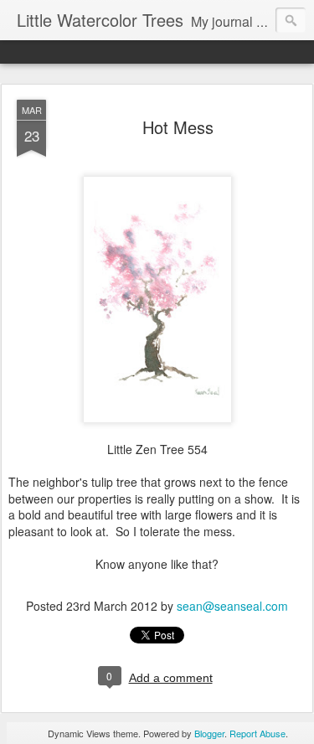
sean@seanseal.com (232, 605)
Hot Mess (178, 127)
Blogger (209, 733)
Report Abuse (257, 733)
